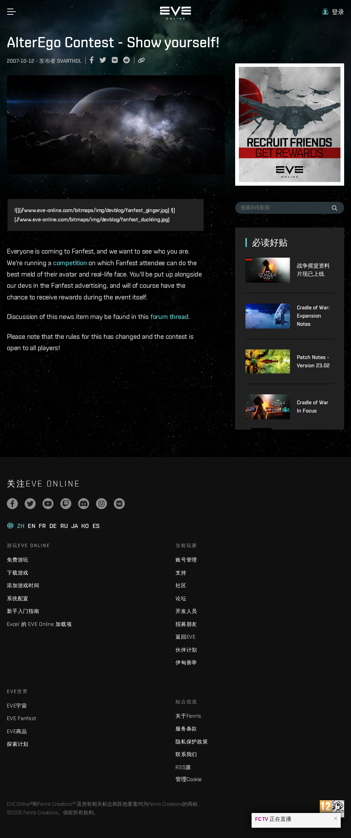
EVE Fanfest (21, 718)
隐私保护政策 (192, 741)
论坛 (181, 598)
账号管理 (186, 560)
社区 (181, 585)
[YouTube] (48, 503)
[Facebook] (12, 503)
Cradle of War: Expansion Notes (313, 315)
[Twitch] (65, 503)
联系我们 (186, 754)
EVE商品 (17, 731)
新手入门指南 (23, 611)
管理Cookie (189, 779)
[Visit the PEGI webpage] (332, 808)
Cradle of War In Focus (312, 406)
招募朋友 (186, 624)
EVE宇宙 (17, 705)
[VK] (119, 503)
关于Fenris (188, 716)
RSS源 (183, 767)
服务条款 (186, 728)
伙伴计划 (186, 650)
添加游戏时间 (23, 585)
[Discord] (83, 503)
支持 (181, 573)
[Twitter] (30, 503)
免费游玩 (17, 560)
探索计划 (17, 744)
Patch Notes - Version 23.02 (313, 361)
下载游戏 (17, 573)
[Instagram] (101, 503)
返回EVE (186, 637)
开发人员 (186, 611)
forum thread (169, 316)
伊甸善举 (186, 662)
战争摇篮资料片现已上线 (313, 269)
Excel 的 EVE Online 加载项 (39, 624)
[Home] (175, 18)
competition (70, 263)
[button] (335, 819)
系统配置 (17, 598)
